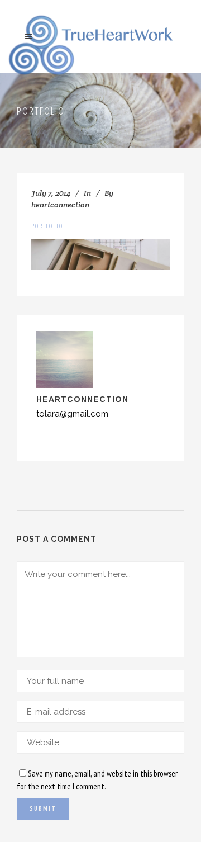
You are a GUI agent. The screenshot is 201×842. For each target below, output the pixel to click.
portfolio (47, 225)
